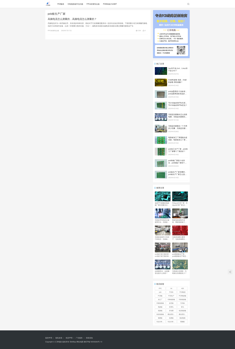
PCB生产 (171, 296)
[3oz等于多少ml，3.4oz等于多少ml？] (161, 68)
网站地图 (79, 341)
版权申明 (48, 338)
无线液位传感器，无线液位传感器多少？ (179, 272)
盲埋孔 (171, 307)
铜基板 (160, 318)
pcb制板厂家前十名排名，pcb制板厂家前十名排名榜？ (177, 162)
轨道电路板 (182, 310)
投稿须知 (89, 338)
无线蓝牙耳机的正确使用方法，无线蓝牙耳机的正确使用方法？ (162, 221)
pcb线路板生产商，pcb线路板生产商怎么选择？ (180, 255)
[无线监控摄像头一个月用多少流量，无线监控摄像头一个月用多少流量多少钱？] (161, 126)
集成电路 (182, 318)
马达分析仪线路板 (172, 321)
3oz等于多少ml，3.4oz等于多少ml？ (178, 69)
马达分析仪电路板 (160, 321)
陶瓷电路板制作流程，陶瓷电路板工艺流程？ (179, 221)
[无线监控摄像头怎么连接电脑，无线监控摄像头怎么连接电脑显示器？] (161, 114)
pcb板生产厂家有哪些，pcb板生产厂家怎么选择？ (177, 174)
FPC (160, 288)
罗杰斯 (171, 310)
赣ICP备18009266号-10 (93, 341)
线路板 (160, 310)
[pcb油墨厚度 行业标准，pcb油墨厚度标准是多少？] (161, 91)
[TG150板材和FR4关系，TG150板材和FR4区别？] (161, 103)
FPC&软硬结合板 (93, 4)
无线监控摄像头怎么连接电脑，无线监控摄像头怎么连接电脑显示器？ (177, 116)
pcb (160, 292)
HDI (182, 288)
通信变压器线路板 (183, 314)
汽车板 (182, 303)
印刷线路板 (160, 303)
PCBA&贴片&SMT (110, 4)
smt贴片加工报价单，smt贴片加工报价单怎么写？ (162, 255)
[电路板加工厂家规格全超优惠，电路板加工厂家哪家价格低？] (161, 137)
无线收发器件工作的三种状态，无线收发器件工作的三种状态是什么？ (162, 238)
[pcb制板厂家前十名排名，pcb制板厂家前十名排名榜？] (161, 160)
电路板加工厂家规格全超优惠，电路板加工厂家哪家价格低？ (177, 139)
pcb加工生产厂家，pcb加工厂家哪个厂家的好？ (178, 150)
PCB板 (160, 296)
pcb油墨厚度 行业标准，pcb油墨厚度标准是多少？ (177, 93)
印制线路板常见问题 (75, 4)
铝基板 (171, 318)
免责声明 (69, 338)
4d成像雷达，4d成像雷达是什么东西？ (162, 272)
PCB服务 (60, 4)
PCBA (171, 292)
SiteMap (73, 341)
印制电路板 (171, 299)
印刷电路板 (182, 299)
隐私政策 (58, 338)
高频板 (182, 321)
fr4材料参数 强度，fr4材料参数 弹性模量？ (177, 81)
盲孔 (182, 307)
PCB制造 (183, 292)
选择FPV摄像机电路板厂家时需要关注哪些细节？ (162, 204)
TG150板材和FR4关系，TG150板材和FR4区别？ (177, 104)
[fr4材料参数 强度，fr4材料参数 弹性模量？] (161, 80)
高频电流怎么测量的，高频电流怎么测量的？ (72, 19)
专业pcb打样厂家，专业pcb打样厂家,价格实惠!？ (180, 204)
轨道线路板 (160, 314)
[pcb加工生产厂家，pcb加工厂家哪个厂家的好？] (161, 149)
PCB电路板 (182, 296)
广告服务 (79, 338)
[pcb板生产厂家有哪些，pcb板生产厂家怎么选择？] (161, 172)
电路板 (160, 307)
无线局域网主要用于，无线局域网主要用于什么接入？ (179, 238)
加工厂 (160, 299)
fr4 (171, 288)
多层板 (171, 303)
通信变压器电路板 (172, 314)
